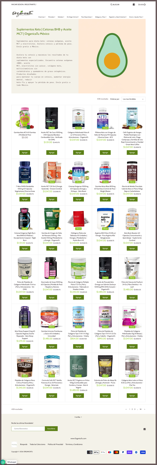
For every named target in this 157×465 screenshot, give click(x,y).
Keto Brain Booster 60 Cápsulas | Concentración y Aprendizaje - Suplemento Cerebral (132, 236)
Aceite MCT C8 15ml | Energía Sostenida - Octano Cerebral (51, 187)
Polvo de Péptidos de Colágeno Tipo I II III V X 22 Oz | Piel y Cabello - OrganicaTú (105, 333)
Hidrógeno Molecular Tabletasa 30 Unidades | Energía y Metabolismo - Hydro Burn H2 (78, 236)
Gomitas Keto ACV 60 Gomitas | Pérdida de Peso (25, 133)
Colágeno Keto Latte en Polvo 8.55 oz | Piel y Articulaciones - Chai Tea (132, 382)
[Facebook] (145, 429)
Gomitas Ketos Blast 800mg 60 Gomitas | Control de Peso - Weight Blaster (105, 188)
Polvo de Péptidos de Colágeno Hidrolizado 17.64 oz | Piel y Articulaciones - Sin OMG (25, 285)
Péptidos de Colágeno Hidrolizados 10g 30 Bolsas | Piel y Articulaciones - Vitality (132, 333)
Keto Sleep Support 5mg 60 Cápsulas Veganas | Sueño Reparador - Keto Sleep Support (25, 334)
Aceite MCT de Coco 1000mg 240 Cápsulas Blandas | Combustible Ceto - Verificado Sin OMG (51, 136)
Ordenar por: (114, 99)
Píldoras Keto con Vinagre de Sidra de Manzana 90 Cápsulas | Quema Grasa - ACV (105, 134)
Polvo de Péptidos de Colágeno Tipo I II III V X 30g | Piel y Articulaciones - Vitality (78, 333)
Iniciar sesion (17, 4)
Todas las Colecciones (37, 444)
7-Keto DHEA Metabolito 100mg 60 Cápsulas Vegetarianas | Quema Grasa (25, 188)
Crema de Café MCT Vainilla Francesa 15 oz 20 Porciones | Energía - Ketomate (51, 382)
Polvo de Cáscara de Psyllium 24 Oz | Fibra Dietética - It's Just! (132, 284)
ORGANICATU (28, 451)
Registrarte (30, 4)
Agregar (25, 152)
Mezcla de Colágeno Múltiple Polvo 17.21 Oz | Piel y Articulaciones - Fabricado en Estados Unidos (78, 285)
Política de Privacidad (55, 444)
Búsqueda (23, 444)
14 (140, 409)
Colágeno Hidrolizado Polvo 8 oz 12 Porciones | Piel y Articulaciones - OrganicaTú (78, 134)
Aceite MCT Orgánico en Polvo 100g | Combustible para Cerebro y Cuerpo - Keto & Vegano (78, 384)
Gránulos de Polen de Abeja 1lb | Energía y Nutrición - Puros (105, 381)
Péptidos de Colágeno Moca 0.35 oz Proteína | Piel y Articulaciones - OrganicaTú (25, 382)
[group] (45, 63)
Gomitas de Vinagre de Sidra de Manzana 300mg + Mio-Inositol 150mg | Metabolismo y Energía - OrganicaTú (51, 236)
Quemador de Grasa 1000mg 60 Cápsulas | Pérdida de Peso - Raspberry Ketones (51, 284)
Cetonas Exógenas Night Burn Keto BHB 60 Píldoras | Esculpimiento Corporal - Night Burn (25, 236)
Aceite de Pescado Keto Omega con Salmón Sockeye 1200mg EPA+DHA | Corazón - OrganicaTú (105, 285)
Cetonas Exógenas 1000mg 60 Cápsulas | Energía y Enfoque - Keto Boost (78, 188)
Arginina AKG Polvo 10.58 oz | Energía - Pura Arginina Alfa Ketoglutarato (105, 235)
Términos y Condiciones (74, 444)
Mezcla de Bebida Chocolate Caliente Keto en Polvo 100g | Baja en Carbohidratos (132, 188)
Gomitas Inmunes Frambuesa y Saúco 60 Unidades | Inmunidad (51, 333)
